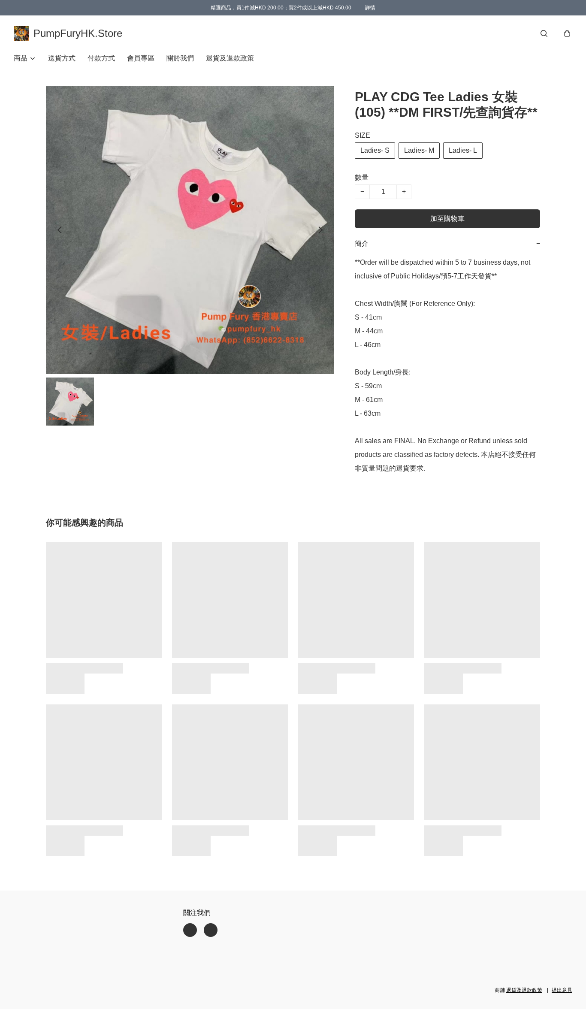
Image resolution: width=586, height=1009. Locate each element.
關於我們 (180, 58)
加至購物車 (447, 218)
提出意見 (562, 990)
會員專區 (140, 58)
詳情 (370, 8)
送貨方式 (62, 58)
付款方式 (101, 58)
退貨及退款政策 (230, 58)
